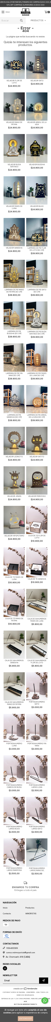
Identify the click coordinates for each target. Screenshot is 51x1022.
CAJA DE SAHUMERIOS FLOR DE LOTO (36, 662)
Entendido (25, 1018)
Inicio (5, 907)
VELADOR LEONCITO (14, 457)
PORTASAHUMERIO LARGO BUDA (14, 828)
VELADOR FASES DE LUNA (14, 207)
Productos (30, 907)
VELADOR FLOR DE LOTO (14, 82)
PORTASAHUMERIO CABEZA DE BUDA (14, 786)
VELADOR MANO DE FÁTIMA (14, 123)
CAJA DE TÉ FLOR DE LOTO (36, 537)
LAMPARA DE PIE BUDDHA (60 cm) (14, 332)
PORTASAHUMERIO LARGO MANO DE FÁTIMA (37, 869)
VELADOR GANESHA (14, 248)
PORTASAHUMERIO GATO (37, 703)
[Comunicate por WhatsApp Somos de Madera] (44, 1000)
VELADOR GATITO (37, 457)
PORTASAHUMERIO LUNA (14, 745)
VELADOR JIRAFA (14, 496)
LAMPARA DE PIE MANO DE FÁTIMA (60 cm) (14, 291)
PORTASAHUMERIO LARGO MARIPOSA (14, 869)
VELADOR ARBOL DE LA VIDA (36, 123)
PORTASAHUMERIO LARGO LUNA (37, 786)
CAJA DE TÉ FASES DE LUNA (14, 578)
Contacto (7, 913)
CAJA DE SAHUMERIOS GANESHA (14, 662)
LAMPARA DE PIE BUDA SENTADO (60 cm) (36, 333)
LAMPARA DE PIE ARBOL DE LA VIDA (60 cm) (37, 416)
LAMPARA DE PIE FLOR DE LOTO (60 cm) (37, 249)
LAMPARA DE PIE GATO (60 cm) (37, 291)
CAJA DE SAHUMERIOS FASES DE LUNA (36, 620)
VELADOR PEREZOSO (37, 496)
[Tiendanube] (25, 989)
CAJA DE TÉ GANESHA (37, 579)
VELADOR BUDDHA (37, 165)
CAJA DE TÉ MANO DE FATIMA (14, 620)
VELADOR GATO (36, 81)
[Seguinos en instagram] (5, 968)
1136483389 (12, 948)
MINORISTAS (31, 913)
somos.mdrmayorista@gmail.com (20, 952)
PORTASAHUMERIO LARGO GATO (37, 828)
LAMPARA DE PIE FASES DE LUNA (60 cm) (36, 374)
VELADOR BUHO (36, 206)
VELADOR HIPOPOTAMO (14, 536)
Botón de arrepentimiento (25, 1004)
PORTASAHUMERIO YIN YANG (36, 745)
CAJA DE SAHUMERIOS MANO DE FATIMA (14, 703)
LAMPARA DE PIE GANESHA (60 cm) (14, 416)
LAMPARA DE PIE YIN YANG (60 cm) (14, 374)
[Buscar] (21, 20)
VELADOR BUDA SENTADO (14, 166)
